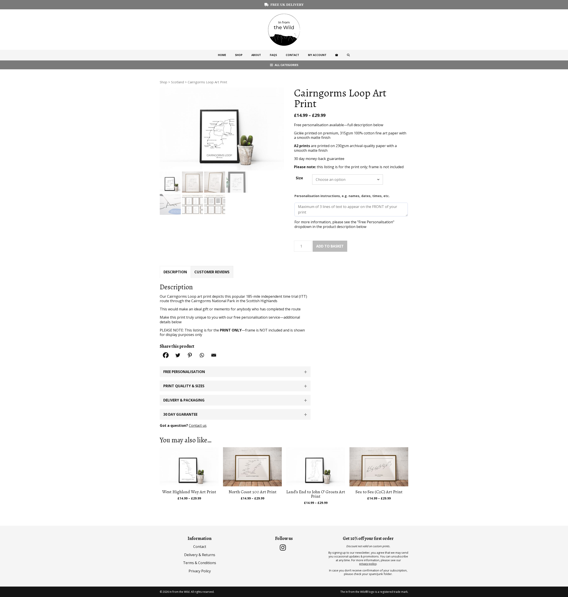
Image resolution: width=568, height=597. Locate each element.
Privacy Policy (200, 571)
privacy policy (368, 564)
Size (299, 178)
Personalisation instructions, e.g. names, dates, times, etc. (342, 196)
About (256, 55)
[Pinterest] (189, 355)
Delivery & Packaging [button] (184, 400)
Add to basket (330, 246)
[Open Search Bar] (348, 55)
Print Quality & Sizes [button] (183, 386)
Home (222, 55)
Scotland (177, 82)
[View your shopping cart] (336, 55)
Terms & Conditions (199, 562)
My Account (317, 55)
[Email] (213, 355)
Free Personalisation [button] (184, 371)
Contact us (198, 425)
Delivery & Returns (199, 554)
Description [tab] (175, 272)
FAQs (273, 55)
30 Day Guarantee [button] (180, 414)
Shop (239, 55)
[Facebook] (165, 355)
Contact (292, 55)
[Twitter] (177, 355)
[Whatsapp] (201, 355)
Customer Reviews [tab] (211, 272)
